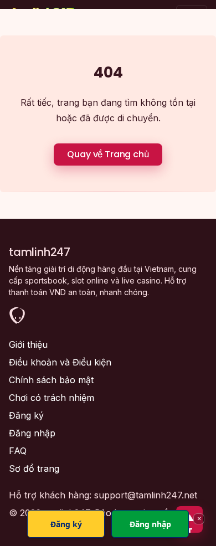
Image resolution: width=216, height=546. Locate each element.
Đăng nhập (32, 433)
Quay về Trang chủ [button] (107, 154)
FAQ (18, 450)
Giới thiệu (28, 344)
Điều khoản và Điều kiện (60, 362)
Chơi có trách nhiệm (51, 397)
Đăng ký (26, 415)
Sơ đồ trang (34, 468)
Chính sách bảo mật (51, 379)
